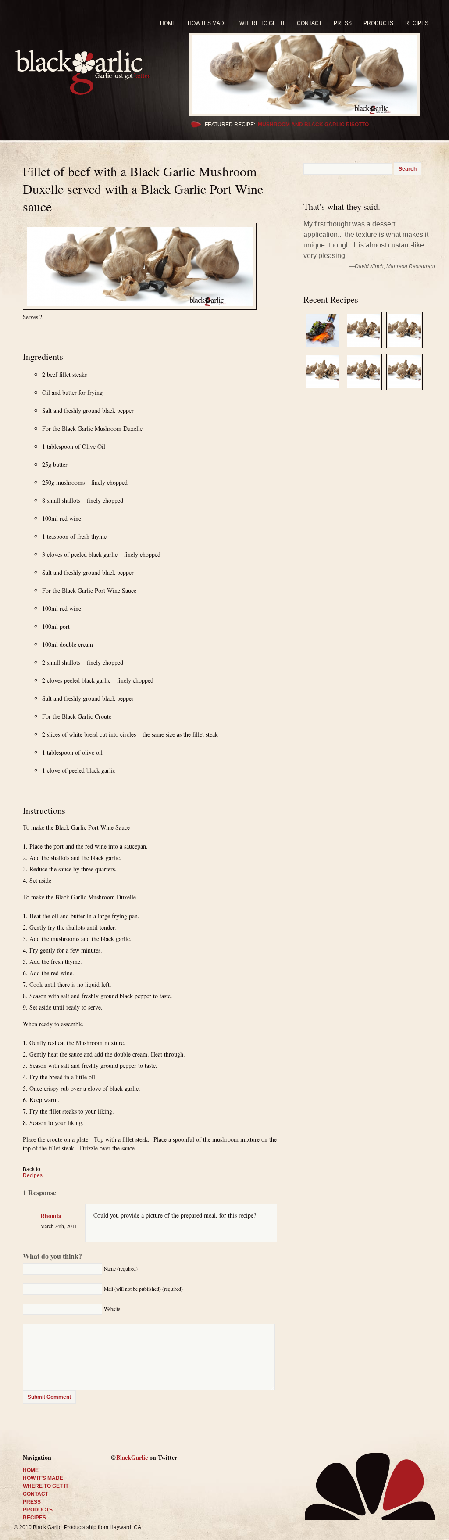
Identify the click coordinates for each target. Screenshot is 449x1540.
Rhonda (50, 1215)
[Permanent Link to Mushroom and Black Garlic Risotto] (312, 74)
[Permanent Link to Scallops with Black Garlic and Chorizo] (363, 390)
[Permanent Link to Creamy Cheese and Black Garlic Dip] (322, 390)
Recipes (33, 1175)
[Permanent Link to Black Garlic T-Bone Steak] (322, 349)
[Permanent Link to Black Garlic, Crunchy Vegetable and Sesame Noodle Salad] (363, 349)
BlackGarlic (132, 1457)
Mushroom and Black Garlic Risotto (313, 125)
